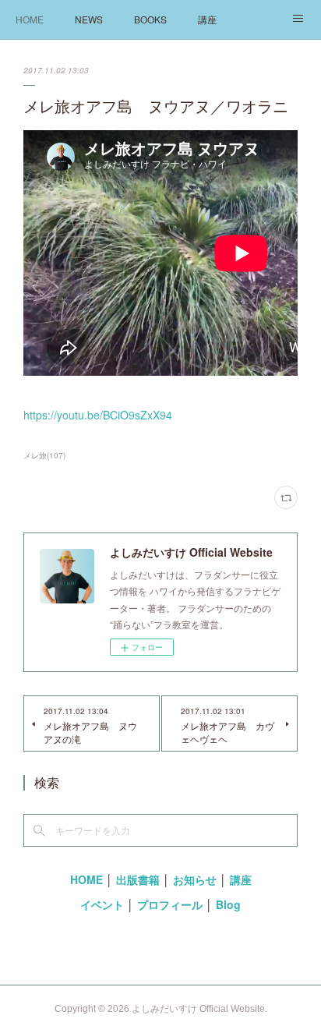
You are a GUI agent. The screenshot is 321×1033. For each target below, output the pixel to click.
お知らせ (195, 879)
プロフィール (170, 904)
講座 (207, 19)
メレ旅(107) (44, 455)
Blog (228, 904)
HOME (30, 19)
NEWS (89, 19)
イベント (102, 904)
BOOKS (150, 19)
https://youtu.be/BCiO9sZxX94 (97, 415)
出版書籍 (138, 879)
